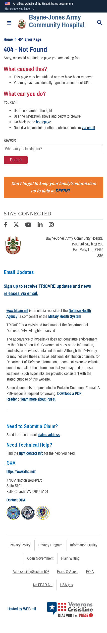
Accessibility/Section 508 (31, 571)
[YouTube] (28, 225)
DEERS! (62, 191)
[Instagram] (51, 225)
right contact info (31, 453)
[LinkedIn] (40, 225)
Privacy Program (50, 545)
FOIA (90, 571)
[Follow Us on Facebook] (5, 225)
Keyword (10, 140)
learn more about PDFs (38, 399)
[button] (20, 9)
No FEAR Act (43, 584)
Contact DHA (15, 500)
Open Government (40, 558)
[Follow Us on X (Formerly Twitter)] (16, 225)
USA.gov (66, 584)
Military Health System (64, 316)
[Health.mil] (28, 512)
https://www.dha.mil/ (21, 471)
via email (88, 127)
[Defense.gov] (13, 512)
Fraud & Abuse (67, 571)
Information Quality (84, 545)
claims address (49, 434)
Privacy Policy (20, 545)
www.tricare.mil (17, 310)
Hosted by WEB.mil (21, 608)
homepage (43, 122)
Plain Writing (70, 558)
